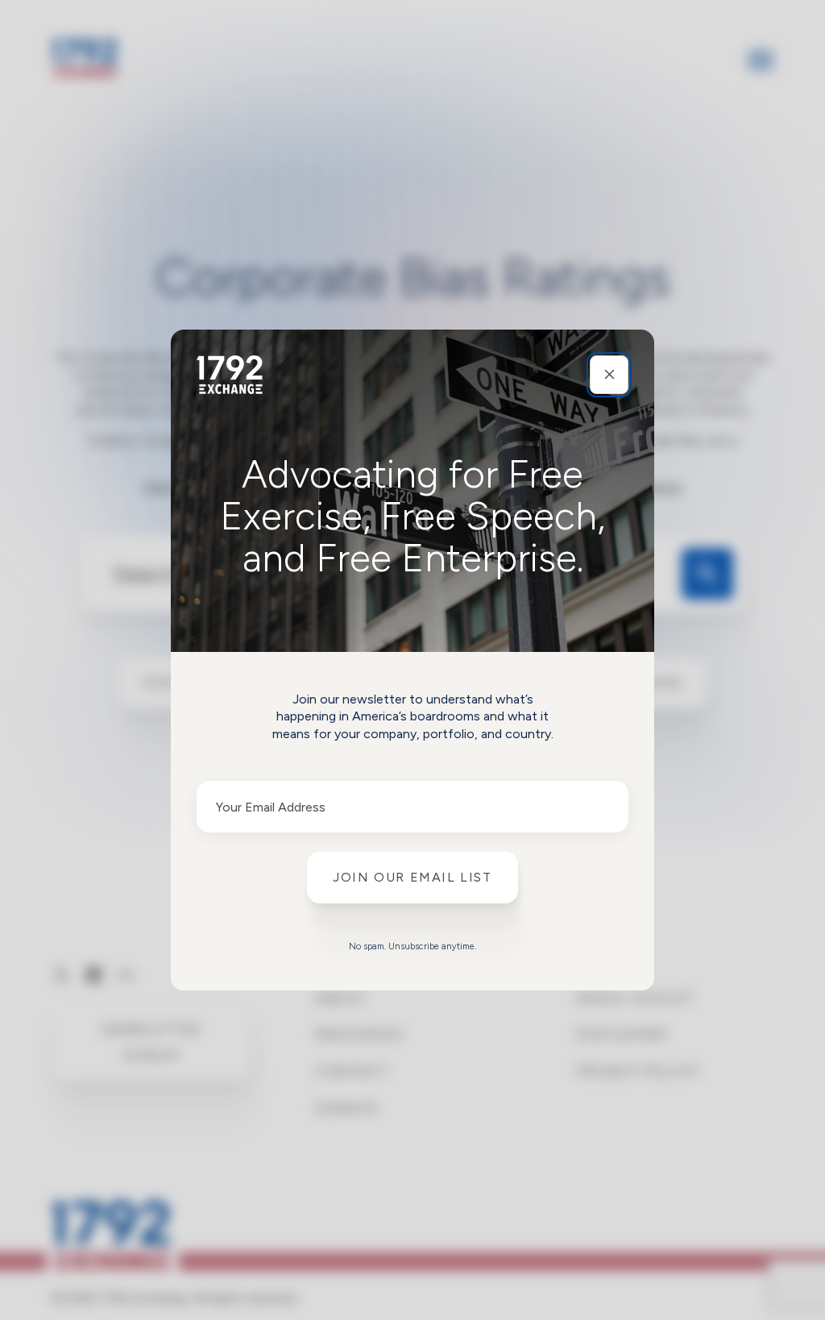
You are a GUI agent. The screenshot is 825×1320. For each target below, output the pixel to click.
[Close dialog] (609, 374)
